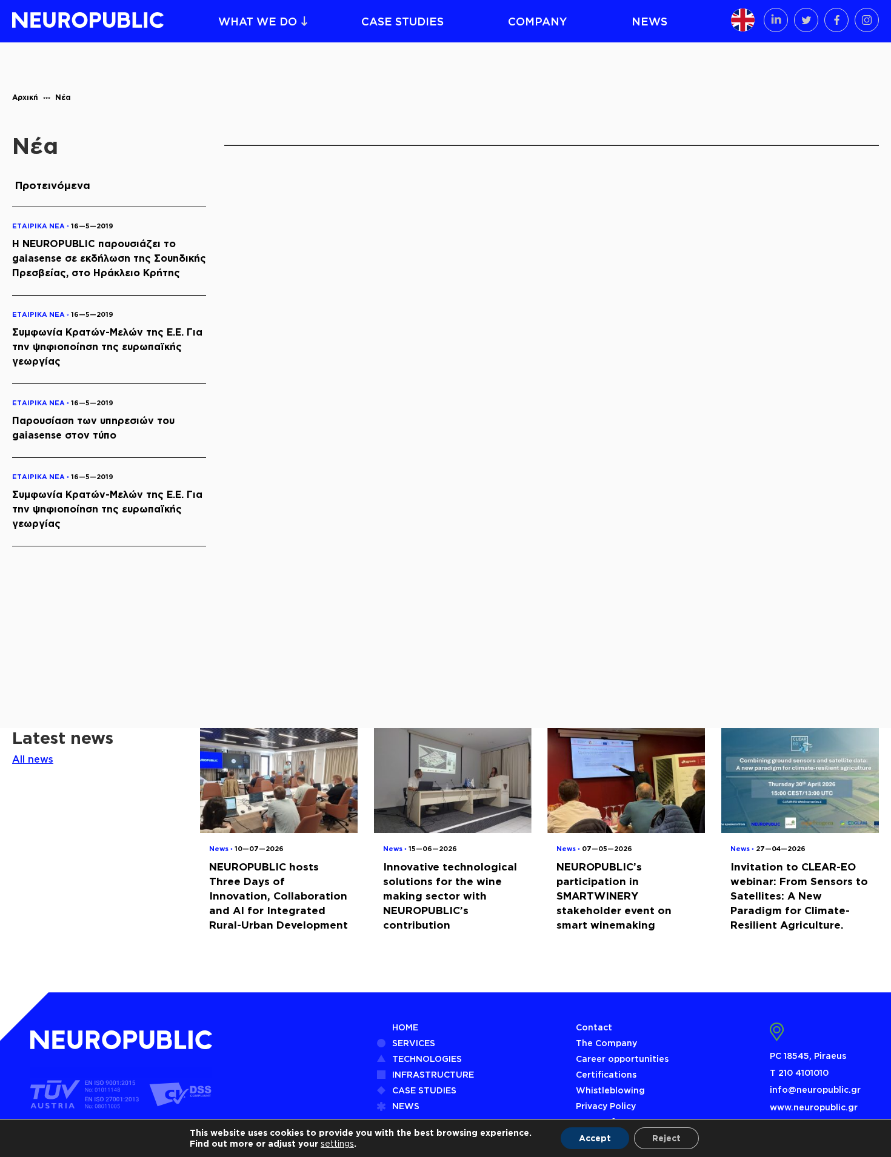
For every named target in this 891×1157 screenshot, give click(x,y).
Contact (594, 1027)
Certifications (606, 1074)
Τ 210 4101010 (799, 1072)
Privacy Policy (606, 1105)
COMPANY (537, 21)
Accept (595, 1137)
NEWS (649, 21)
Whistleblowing (610, 1090)
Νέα (63, 97)
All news (32, 759)
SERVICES (413, 1042)
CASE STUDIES (402, 21)
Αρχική (25, 97)
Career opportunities (622, 1058)
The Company (606, 1042)
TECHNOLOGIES (427, 1058)
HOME (405, 1027)
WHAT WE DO (257, 21)
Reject (666, 1137)
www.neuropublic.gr (814, 1107)
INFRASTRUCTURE (433, 1074)
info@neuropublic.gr (815, 1089)
